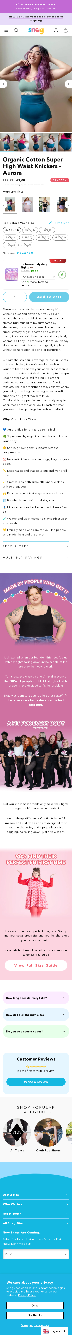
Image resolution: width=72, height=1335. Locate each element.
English (55, 1331)
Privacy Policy (27, 1295)
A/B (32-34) (12, 230)
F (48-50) (28, 238)
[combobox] (54, 1331)
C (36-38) (31, 230)
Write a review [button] (36, 1082)
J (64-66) (27, 245)
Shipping (19, 185)
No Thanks (35, 1315)
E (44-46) (11, 238)
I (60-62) (11, 245)
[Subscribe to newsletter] (65, 1254)
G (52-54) (45, 238)
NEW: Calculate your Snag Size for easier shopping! (36, 18)
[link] (56, 30)
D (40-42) (48, 230)
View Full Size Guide (36, 965)
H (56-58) (61, 238)
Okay (34, 1305)
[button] (6, 30)
